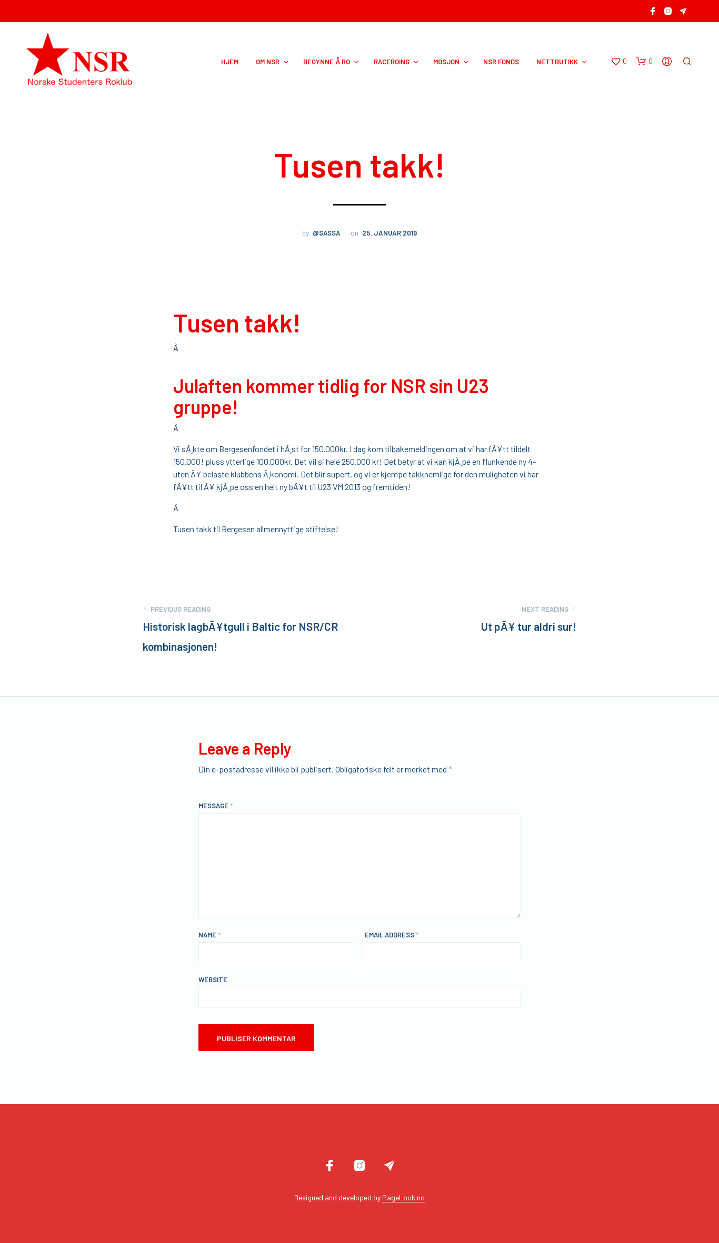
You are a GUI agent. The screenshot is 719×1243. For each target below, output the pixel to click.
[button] (619, 61)
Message (215, 805)
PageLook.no (403, 1197)
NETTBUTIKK (557, 61)
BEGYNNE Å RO (326, 61)
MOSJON (446, 61)
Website (212, 979)
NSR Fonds (501, 61)
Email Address (391, 935)
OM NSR (267, 61)
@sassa (327, 233)
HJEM (229, 61)
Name (209, 935)
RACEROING (392, 61)
